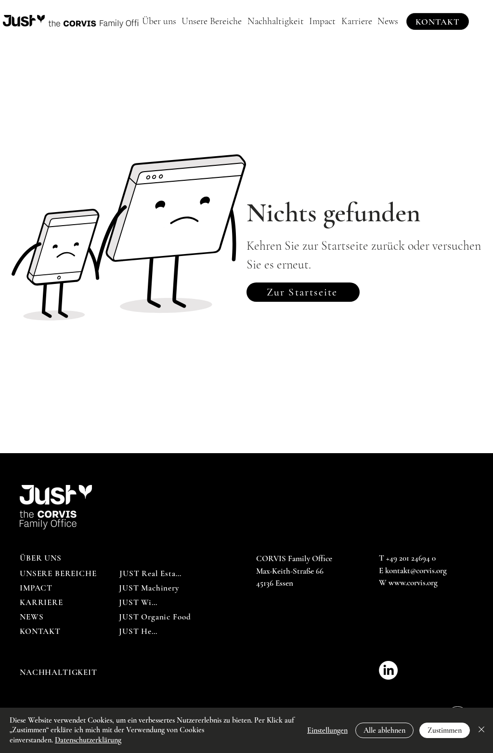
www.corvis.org (413, 583)
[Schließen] (481, 730)
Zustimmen (445, 730)
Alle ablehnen (384, 730)
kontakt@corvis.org (416, 570)
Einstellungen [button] (327, 730)
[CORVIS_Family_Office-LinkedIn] (388, 670)
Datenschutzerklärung (88, 740)
